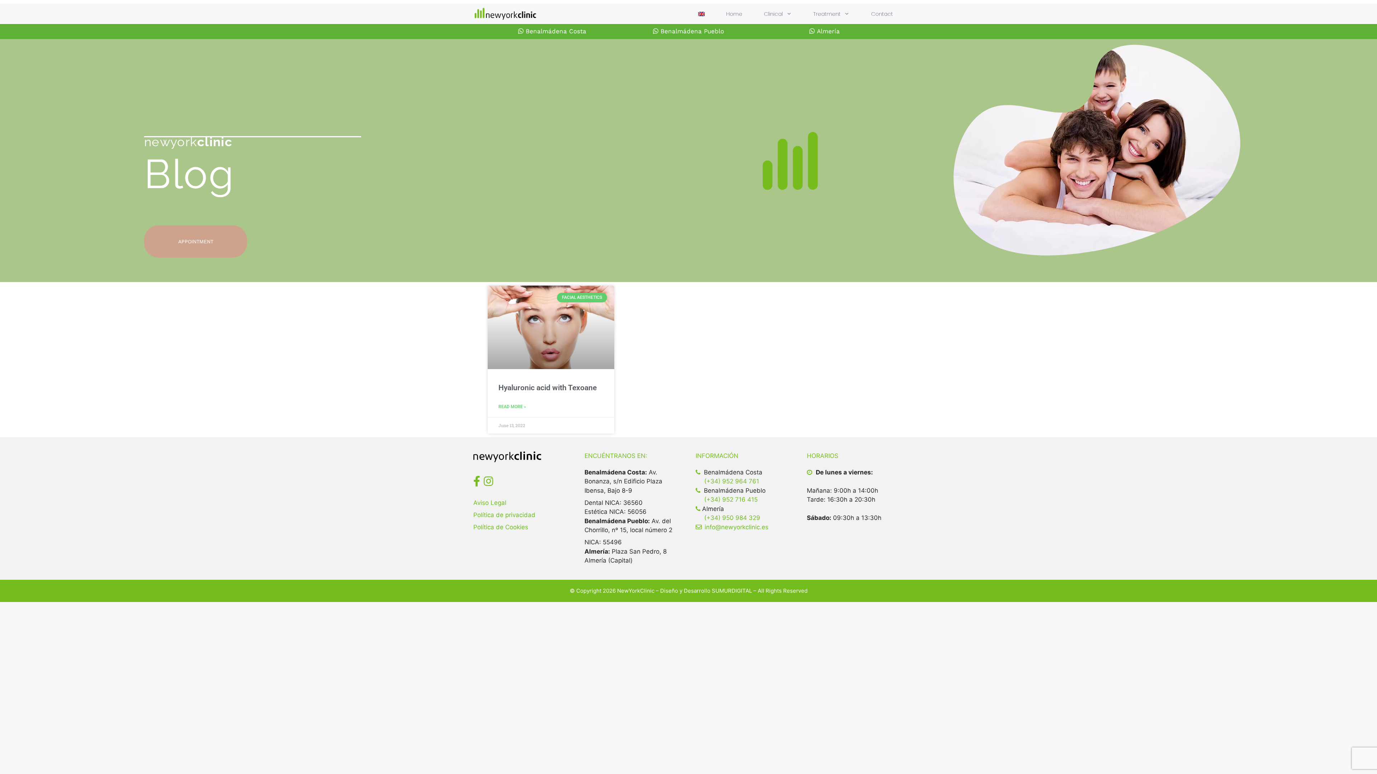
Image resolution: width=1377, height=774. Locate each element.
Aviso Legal (489, 502)
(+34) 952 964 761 (731, 481)
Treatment (827, 14)
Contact (882, 14)
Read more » (512, 406)
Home (734, 14)
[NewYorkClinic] (505, 14)
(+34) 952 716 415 (731, 499)
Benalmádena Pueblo (691, 31)
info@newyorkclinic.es (736, 527)
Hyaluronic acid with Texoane (547, 387)
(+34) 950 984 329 (732, 517)
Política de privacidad (504, 515)
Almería (827, 31)
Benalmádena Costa (555, 31)
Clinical (773, 14)
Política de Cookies (500, 527)
